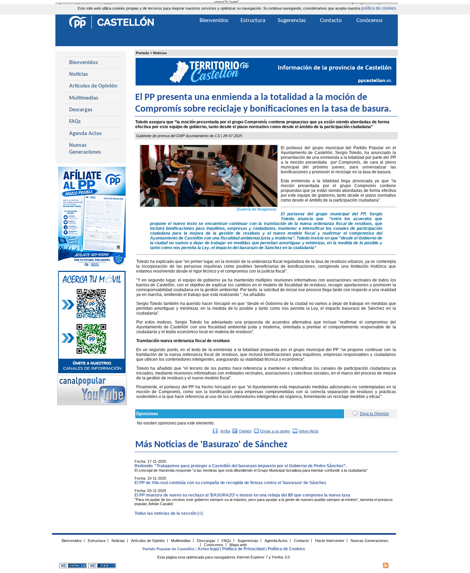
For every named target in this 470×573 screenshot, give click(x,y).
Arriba (225, 431)
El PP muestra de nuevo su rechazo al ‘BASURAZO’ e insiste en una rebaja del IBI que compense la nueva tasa (242, 495)
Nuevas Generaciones (85, 149)
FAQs (75, 121)
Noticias (160, 53)
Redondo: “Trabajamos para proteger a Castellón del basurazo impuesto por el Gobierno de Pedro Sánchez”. (240, 465)
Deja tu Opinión (374, 413)
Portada (142, 53)
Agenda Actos (85, 133)
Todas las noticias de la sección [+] (169, 513)
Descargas (80, 110)
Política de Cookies (286, 548)
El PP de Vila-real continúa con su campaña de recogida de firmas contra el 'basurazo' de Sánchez (230, 482)
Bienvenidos (83, 62)
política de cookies (378, 8)
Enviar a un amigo (275, 431)
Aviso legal (208, 548)
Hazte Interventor (329, 540)
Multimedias (83, 98)
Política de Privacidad (243, 548)
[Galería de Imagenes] (256, 209)
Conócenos (369, 20)
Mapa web (238, 544)
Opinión (245, 431)
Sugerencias (292, 20)
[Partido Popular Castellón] (111, 27)
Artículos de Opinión (93, 86)
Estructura (253, 20)
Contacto (331, 20)
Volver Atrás (309, 431)
